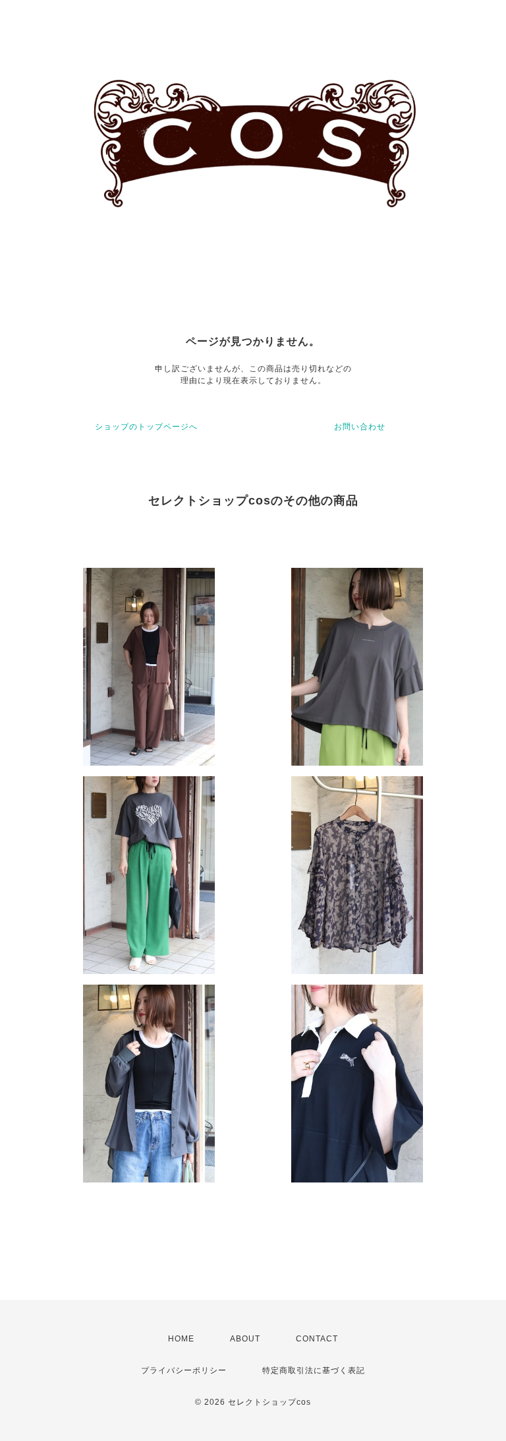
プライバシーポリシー (184, 1370)
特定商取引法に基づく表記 (313, 1370)
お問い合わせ (359, 426)
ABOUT (245, 1338)
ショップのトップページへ (146, 426)
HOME (181, 1338)
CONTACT (317, 1338)
